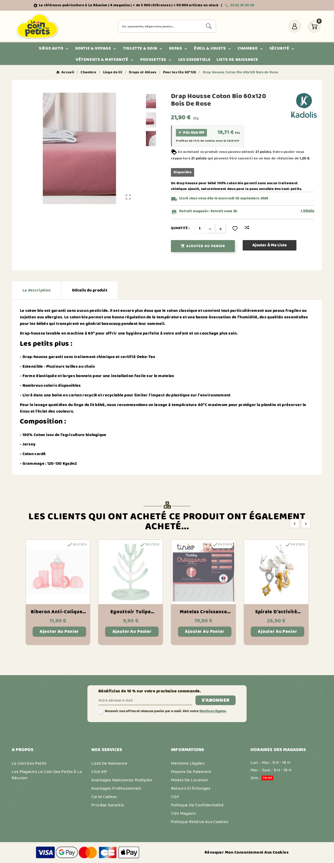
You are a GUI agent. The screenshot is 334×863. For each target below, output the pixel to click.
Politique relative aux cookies (199, 822)
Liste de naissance (109, 763)
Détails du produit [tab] (89, 290)
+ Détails (307, 211)
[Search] (209, 26)
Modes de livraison (189, 780)
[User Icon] (295, 26)
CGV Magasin (183, 813)
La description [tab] (36, 290)
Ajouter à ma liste (269, 245)
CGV (175, 797)
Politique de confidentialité (197, 805)
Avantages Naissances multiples (121, 780)
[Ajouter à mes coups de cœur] (235, 228)
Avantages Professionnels (116, 788)
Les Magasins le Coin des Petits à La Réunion (47, 775)
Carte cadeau (104, 797)
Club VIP (99, 772)
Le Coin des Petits (29, 763)
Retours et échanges (190, 788)
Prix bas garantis (107, 805)
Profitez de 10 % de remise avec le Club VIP (207, 141)
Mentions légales (212, 711)
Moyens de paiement (191, 772)
